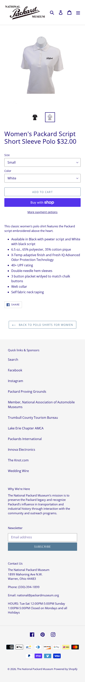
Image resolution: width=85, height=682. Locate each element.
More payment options (42, 212)
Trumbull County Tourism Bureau (33, 417)
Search (13, 359)
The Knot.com (18, 460)
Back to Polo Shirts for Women (45, 325)
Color (7, 171)
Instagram (15, 381)
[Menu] (78, 12)
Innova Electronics (21, 449)
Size (7, 155)
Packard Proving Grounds (27, 391)
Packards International (25, 439)
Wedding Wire (18, 471)
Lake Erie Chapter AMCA (25, 428)
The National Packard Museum (35, 669)
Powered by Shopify (65, 669)
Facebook (15, 370)
